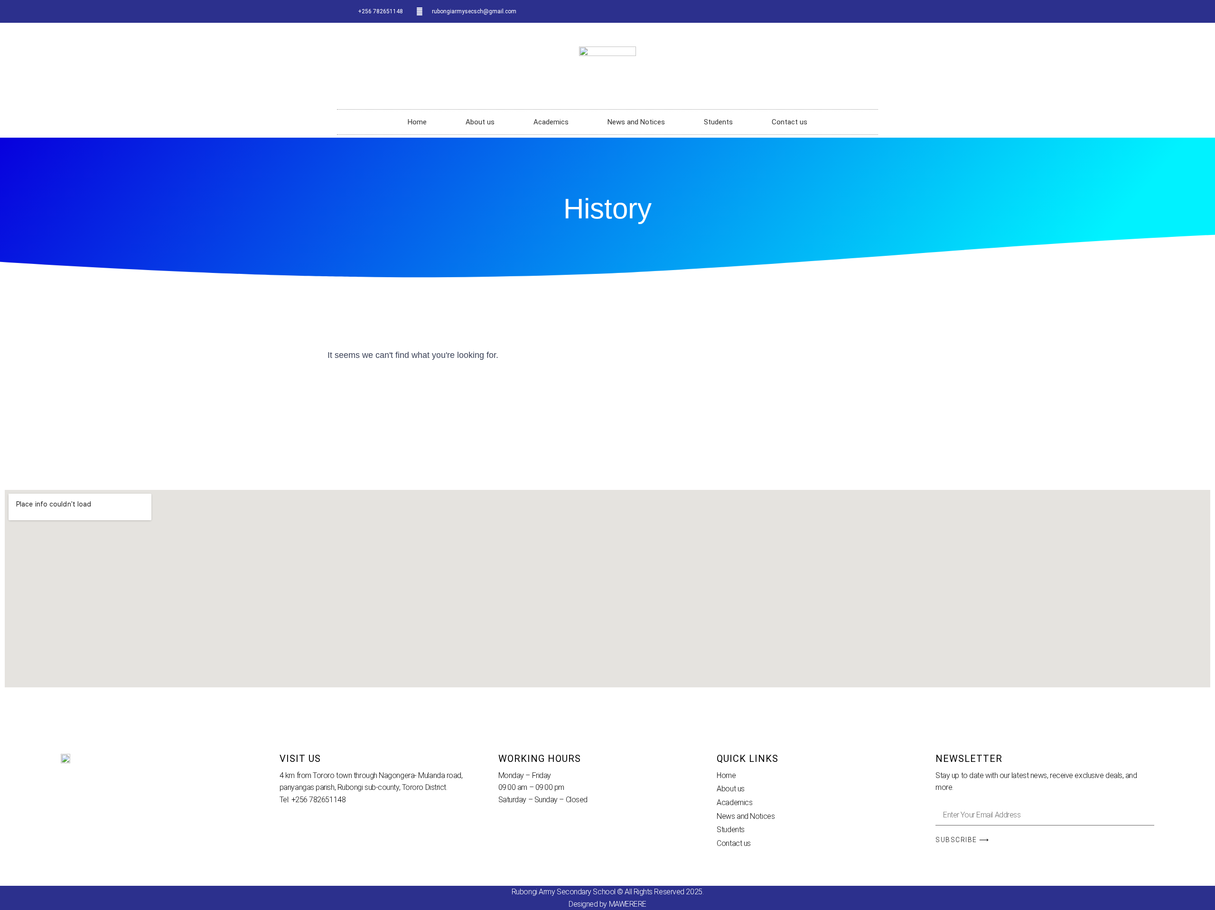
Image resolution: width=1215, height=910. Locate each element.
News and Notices (636, 122)
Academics (551, 122)
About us (480, 122)
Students (718, 122)
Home (417, 122)
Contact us (789, 122)
